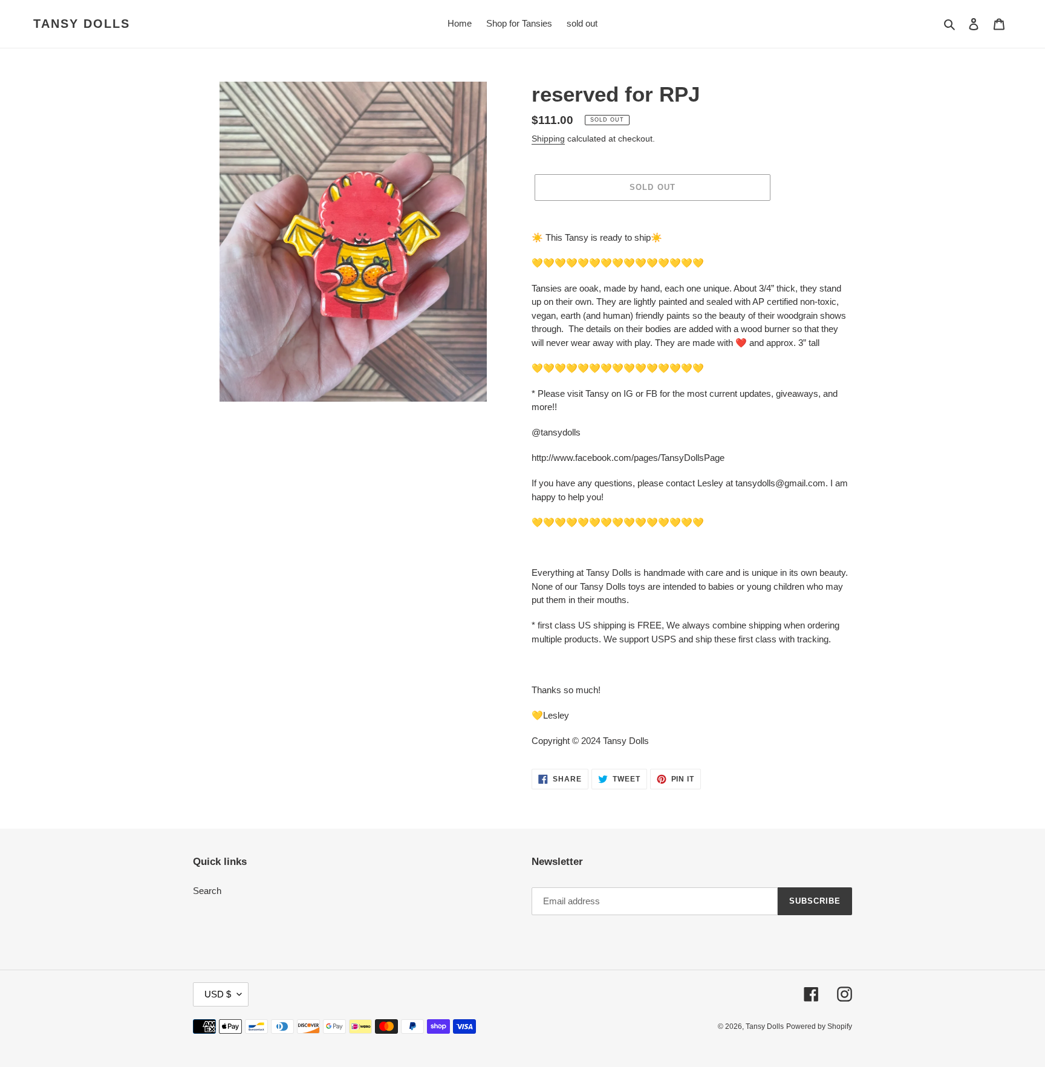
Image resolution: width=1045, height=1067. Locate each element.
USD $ (217, 994)
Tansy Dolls (81, 23)
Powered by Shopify (819, 1026)
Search (207, 891)
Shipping (548, 138)
